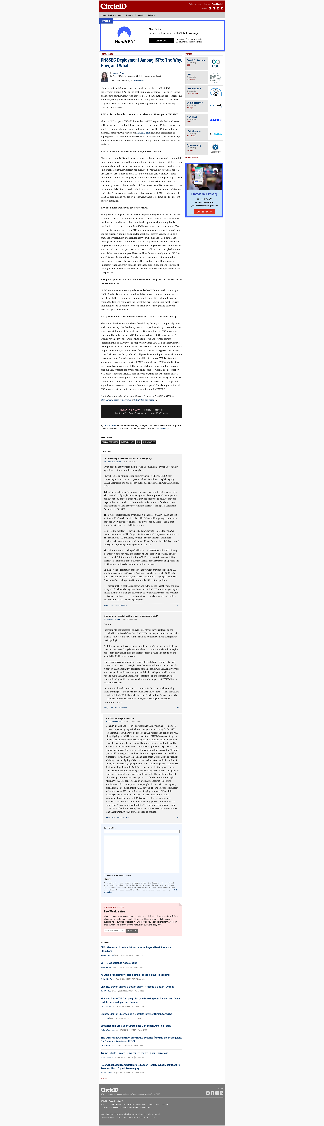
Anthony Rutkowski (108, 1030)
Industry (151, 15)
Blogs (120, 15)
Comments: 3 (139, 81)
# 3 (178, 817)
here (157, 428)
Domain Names (195, 102)
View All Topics (191, 158)
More (103, 1078)
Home (103, 15)
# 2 (178, 708)
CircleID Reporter (107, 1057)
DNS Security (149, 442)
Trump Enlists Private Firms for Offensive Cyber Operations (134, 1053)
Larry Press (105, 1018)
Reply (106, 605)
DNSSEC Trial (143, 132)
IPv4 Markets (193, 131)
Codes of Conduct (120, 1108)
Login (200, 4)
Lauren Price (110, 425)
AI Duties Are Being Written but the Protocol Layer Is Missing (135, 974)
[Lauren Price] (104, 81)
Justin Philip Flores (107, 979)
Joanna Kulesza (106, 1073)
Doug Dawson (106, 967)
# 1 (178, 605)
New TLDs (192, 117)
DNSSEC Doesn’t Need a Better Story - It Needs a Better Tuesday (137, 986)
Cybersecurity (127, 442)
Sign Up (207, 4)
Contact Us (119, 1101)
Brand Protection (196, 60)
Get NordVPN (121, 413)
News (128, 15)
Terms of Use (145, 1108)
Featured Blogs (128, 1104)
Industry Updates (153, 1104)
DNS (138, 442)
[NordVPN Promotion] (162, 50)
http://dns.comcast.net (145, 399)
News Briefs (140, 1104)
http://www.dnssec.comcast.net (116, 399)
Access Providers (110, 442)
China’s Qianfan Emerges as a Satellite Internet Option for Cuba (136, 1013)
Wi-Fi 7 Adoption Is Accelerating (119, 962)
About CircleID (217, 4)
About (111, 1101)
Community (139, 15)
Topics (111, 15)
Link (111, 605)
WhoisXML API (106, 1006)
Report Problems (121, 605)
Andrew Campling (107, 955)
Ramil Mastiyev (106, 991)
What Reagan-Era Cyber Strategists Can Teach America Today (136, 1025)
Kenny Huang (105, 1045)
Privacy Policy (133, 1108)
